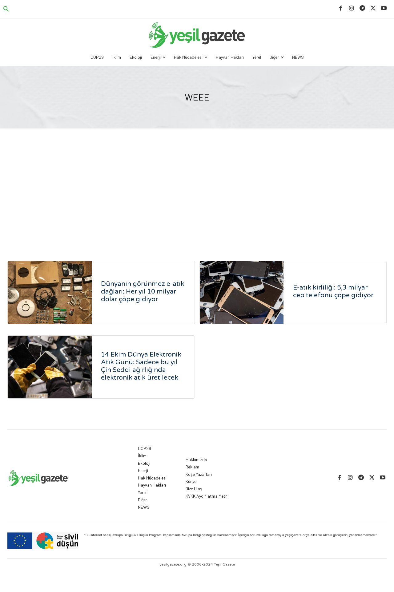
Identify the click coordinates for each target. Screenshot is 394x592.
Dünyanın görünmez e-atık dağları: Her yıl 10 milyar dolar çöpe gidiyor (142, 291)
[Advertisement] (197, 196)
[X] (373, 8)
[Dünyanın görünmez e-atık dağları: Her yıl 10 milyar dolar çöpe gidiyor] (50, 292)
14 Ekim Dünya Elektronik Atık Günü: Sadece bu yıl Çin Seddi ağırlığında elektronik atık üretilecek (141, 366)
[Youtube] (384, 8)
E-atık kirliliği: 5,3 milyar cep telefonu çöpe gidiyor (333, 291)
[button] (6, 9)
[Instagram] (351, 8)
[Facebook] (340, 8)
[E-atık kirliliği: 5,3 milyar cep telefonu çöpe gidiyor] (242, 292)
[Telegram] (362, 8)
